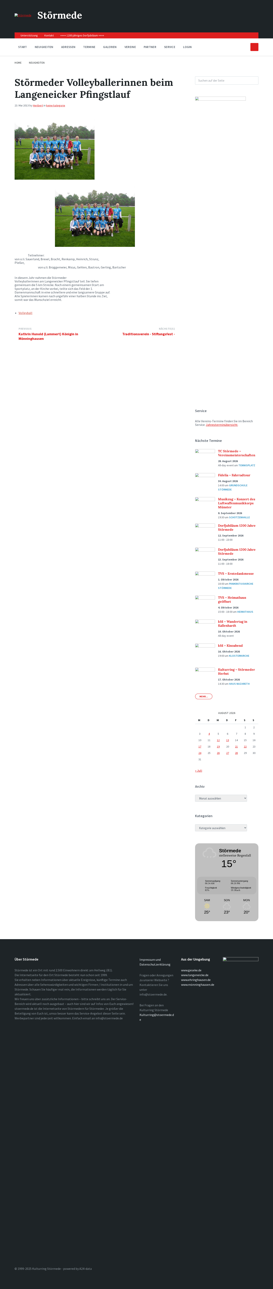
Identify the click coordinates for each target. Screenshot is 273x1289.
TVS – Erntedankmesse (236, 573)
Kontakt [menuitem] (49, 35)
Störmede (59, 15)
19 (218, 746)
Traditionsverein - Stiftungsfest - (148, 334)
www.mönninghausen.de (197, 985)
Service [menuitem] (169, 47)
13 (227, 740)
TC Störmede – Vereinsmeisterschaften (236, 453)
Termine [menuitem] (89, 47)
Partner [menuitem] (150, 47)
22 (245, 746)
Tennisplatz (246, 465)
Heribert (38, 105)
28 (236, 753)
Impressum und (150, 960)
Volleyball (25, 313)
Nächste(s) (167, 328)
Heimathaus (245, 611)
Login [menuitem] (187, 47)
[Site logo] (23, 15)
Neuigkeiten (37, 62)
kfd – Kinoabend (230, 645)
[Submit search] (253, 81)
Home (18, 62)
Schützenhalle (239, 517)
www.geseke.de (191, 970)
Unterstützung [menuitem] (29, 35)
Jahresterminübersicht (222, 425)
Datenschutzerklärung (154, 964)
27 (227, 753)
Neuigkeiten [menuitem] (44, 47)
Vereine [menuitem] (130, 47)
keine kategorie (55, 105)
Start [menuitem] (22, 47)
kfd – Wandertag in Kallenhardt (232, 623)
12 (218, 740)
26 (218, 753)
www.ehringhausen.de (196, 980)
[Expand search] (254, 47)
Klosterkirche (239, 656)
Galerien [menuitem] (110, 47)
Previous (25, 328)
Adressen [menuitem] (68, 47)
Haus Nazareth (239, 684)
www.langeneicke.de (194, 975)
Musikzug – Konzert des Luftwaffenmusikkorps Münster (236, 503)
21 (236, 746)
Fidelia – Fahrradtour (234, 475)
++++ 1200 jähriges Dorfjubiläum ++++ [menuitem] (82, 35)
